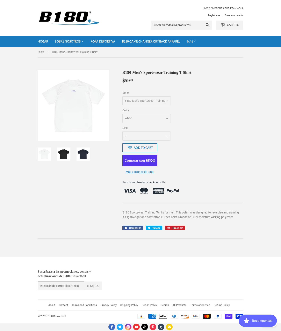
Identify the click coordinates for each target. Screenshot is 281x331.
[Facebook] (111, 327)
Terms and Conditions (84, 305)
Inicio (41, 51)
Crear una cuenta (234, 15)
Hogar (43, 41)
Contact (63, 305)
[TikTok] (144, 327)
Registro (93, 285)
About (51, 305)
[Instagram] (128, 327)
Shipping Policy (129, 305)
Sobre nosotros (68, 41)
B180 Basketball (56, 316)
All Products (180, 305)
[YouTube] (136, 327)
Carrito (232, 25)
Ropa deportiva (103, 41)
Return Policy (149, 305)
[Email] (169, 327)
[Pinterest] (153, 327)
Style (125, 92)
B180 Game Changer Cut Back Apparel (151, 41)
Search (165, 305)
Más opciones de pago (140, 171)
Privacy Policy (109, 305)
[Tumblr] (161, 327)
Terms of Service (200, 305)
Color (125, 110)
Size (125, 127)
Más (190, 41)
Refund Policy (222, 305)
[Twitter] (120, 327)
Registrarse (214, 15)
